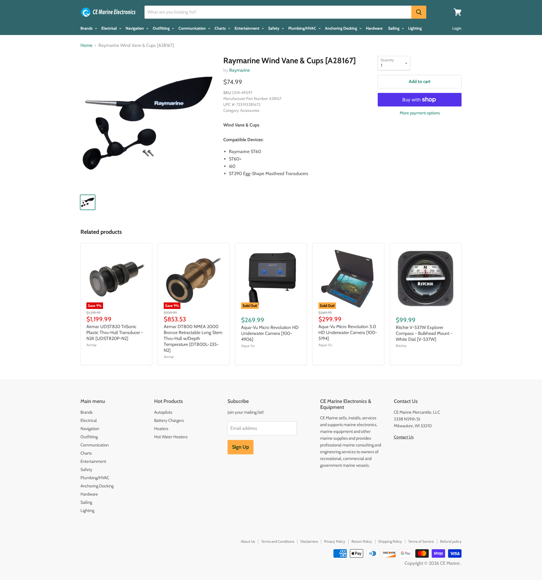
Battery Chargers (169, 420)
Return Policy (361, 541)
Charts (221, 28)
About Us (248, 541)
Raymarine (239, 70)
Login (457, 28)
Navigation (135, 28)
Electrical (109, 28)
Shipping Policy (390, 541)
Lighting (415, 28)
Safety (274, 28)
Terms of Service (421, 541)
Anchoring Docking (341, 28)
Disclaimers (309, 541)
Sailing (394, 28)
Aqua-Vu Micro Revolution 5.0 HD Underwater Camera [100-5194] (347, 332)
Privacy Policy (334, 541)
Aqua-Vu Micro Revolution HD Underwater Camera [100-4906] (270, 333)
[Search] (418, 12)
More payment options (420, 113)
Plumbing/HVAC (302, 28)
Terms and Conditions (277, 541)
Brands (86, 28)
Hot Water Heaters (170, 436)
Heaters (161, 428)
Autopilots (163, 412)
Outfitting (162, 28)
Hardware (374, 28)
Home (86, 45)
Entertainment (247, 28)
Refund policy (451, 541)
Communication (192, 28)
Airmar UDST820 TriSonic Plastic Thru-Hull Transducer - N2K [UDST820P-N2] (114, 332)
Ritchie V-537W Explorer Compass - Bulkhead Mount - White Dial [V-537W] (424, 333)
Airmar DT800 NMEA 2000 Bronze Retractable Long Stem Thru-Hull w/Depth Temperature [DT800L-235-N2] (193, 338)
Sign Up (240, 447)
